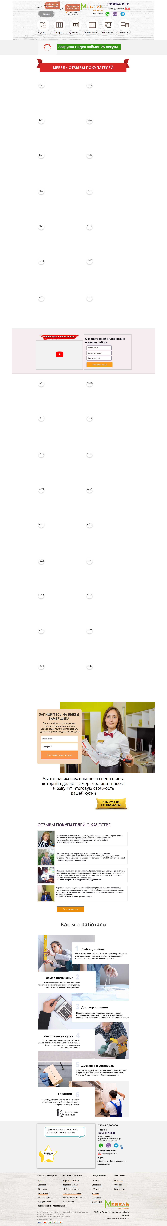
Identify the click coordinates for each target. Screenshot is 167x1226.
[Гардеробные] (90, 35)
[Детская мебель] (74, 35)
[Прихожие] (107, 35)
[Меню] (46, 17)
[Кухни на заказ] (42, 35)
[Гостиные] (123, 35)
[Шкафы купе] (58, 35)
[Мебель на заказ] (92, 11)
